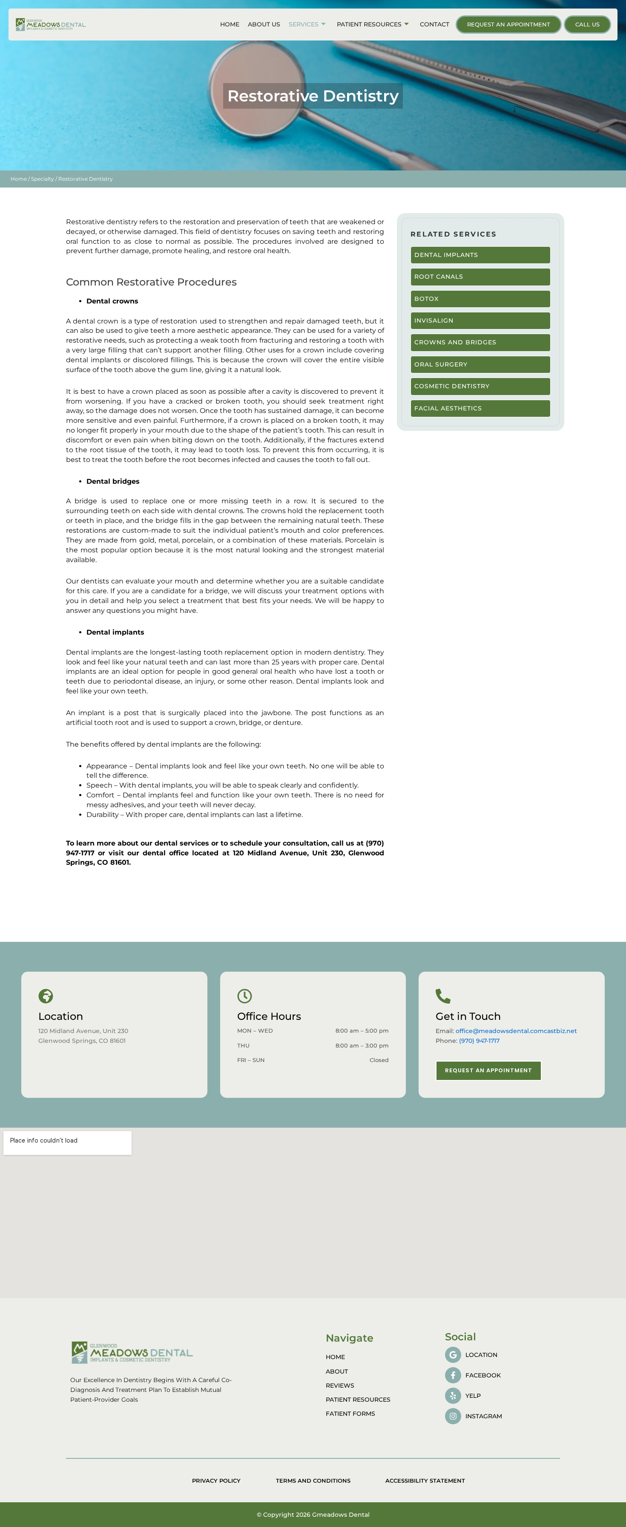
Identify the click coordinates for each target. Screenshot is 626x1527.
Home (229, 24)
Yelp (473, 1396)
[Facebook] (453, 1375)
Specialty (42, 179)
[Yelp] (453, 1396)
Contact (434, 24)
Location (481, 1355)
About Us (264, 24)
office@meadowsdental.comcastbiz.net (516, 1031)
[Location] (453, 1355)
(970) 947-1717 (479, 1041)
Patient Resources (369, 24)
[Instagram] (453, 1416)
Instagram (483, 1416)
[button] (313, 1515)
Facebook (483, 1375)
